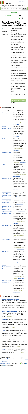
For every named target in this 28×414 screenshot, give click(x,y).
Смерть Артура (6, 239)
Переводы (8, 15)
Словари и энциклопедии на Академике (13, 6)
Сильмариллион (6, 112)
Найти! (24, 8)
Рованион (4, 319)
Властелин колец (6, 178)
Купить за (18, 100)
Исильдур (4, 339)
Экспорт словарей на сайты (5, 363)
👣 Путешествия (3, 361)
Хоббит (4, 138)
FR (25, 1)
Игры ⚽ (20, 18)
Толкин (3, 330)
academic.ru (6, 2)
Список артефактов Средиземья (10, 299)
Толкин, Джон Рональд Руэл (9, 311)
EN (17, 1)
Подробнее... (16, 124)
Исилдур (4, 349)
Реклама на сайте (16, 358)
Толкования (14, 12)
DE (20, 1)
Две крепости (5, 251)
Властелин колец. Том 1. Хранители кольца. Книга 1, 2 (7, 200)
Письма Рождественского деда (6, 266)
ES (23, 1)
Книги (20, 15)
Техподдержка (10, 358)
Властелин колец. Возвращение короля (6, 282)
